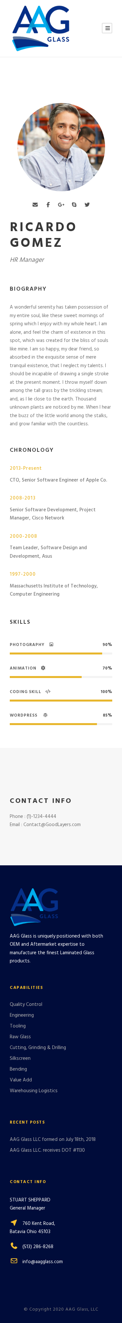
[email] (35, 205)
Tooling (18, 1026)
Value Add (21, 1080)
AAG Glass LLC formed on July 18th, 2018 (53, 1140)
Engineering (22, 1015)
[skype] (74, 205)
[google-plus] (61, 205)
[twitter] (87, 205)
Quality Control (26, 1005)
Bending (18, 1069)
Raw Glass (20, 1037)
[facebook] (48, 205)
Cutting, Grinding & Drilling (38, 1048)
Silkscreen (20, 1058)
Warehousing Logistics (34, 1091)
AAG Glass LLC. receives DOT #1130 (47, 1150)
